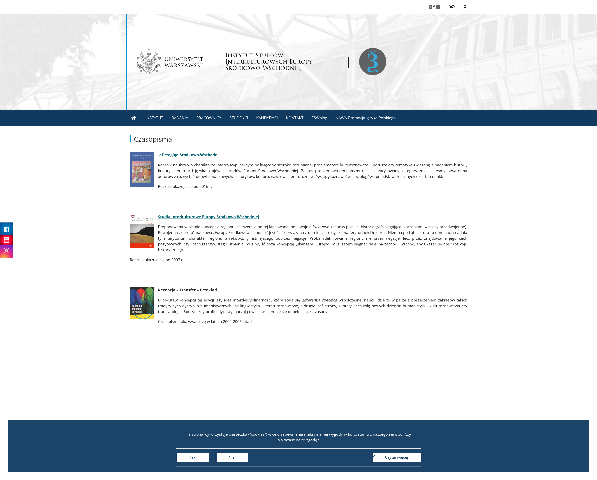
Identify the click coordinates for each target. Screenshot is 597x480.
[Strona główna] (133, 118)
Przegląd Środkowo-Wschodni (190, 154)
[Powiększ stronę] (430, 7)
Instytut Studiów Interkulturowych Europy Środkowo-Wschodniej (268, 61)
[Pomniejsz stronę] (438, 7)
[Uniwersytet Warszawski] (170, 61)
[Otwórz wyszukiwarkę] (463, 7)
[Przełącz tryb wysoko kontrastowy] (452, 6)
